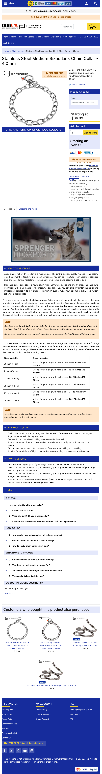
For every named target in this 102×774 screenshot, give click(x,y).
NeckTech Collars (26, 36)
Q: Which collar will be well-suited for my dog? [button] (31, 559)
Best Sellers (8, 43)
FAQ (96, 36)
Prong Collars (9, 36)
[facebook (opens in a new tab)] (4, 750)
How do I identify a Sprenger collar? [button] (26, 505)
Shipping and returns (28, 209)
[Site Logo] (21, 26)
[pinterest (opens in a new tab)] (18, 750)
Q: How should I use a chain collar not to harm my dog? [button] (35, 535)
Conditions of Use (9, 724)
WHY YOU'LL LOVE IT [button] (18, 427)
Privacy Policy (7, 714)
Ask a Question (78, 84)
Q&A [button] (10, 490)
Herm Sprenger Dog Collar (81, 710)
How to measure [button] (17, 459)
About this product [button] (19, 268)
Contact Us (9, 593)
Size (73, 98)
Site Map (5, 728)
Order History (41, 710)
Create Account (42, 719)
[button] (51, 239)
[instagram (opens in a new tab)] (31, 750)
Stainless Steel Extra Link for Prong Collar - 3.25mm (51, 685)
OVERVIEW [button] (74, 176)
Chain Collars (42, 36)
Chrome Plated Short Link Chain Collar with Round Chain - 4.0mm (17, 645)
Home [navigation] (6, 51)
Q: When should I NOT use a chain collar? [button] (29, 516)
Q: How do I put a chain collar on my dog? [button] (29, 546)
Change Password (43, 714)
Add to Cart (90, 132)
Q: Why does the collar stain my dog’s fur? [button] (29, 565)
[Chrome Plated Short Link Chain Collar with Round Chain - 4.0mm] (17, 628)
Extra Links (56, 36)
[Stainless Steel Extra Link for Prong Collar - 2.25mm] (85, 628)
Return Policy (7, 719)
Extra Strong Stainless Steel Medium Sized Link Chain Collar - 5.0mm (51, 645)
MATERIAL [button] (87, 176)
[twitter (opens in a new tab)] (11, 750)
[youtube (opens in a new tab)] (25, 750)
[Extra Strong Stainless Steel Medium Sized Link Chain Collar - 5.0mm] (51, 628)
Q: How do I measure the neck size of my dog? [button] (31, 540)
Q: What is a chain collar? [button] (21, 510)
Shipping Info (7, 710)
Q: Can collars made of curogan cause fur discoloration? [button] (36, 570)
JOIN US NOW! (85, 36)
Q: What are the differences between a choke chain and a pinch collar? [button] (43, 521)
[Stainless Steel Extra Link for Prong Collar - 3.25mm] (51, 671)
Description (9, 209)
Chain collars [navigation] (18, 51)
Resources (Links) (9, 733)
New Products (69, 36)
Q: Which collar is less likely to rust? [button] (26, 576)
